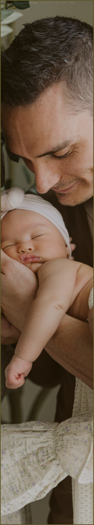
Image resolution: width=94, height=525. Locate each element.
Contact (52, 2)
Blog (72, 3)
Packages (64, 2)
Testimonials (70, 2)
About (47, 2)
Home (44, 2)
